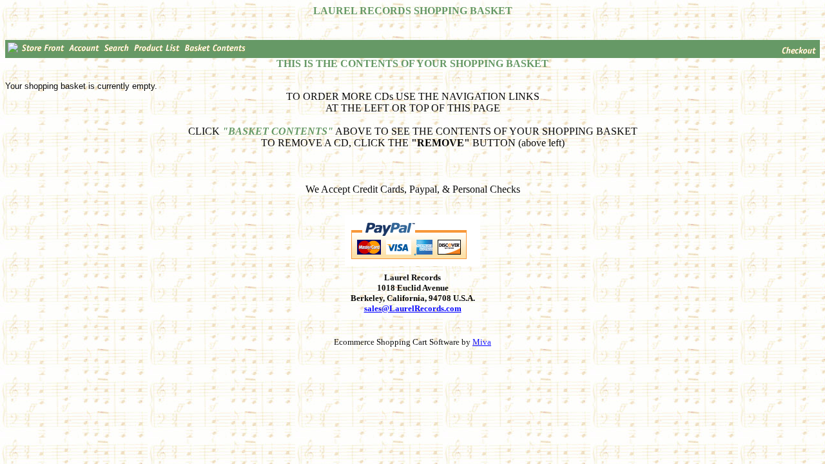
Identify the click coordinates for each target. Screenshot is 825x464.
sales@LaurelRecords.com (412, 308)
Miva (481, 342)
